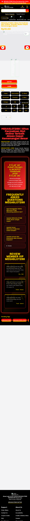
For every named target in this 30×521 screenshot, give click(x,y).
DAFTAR (9, 81)
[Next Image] (27, 47)
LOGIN (9, 86)
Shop (2, 7)
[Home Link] (10, 7)
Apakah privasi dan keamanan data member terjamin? (14, 238)
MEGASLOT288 (5, 141)
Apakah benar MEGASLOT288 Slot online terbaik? (13, 229)
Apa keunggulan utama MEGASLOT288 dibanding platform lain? (14, 210)
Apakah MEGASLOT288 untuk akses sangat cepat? (14, 219)
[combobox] (13, 10)
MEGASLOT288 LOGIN (7, 148)
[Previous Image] (3, 47)
